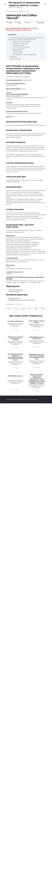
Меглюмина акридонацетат (15, 321)
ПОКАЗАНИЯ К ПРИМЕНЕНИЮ (20, 43)
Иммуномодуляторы (14, 291)
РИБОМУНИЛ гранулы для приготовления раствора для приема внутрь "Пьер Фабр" (36, 356)
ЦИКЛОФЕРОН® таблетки (15, 376)
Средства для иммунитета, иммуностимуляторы (21, 300)
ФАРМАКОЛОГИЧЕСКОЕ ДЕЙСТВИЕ (21, 41)
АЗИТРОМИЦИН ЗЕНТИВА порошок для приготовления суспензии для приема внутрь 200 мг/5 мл (15, 357)
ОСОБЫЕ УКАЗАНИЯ (17, 52)
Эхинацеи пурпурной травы (13, 95)
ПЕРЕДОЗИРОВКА (17, 50)
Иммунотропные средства (16, 289)
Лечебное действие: (15, 58)
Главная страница (10, 11)
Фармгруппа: (13, 56)
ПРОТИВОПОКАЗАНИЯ (18, 45)
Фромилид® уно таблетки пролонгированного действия (15, 338)
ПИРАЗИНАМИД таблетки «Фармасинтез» (36, 337)
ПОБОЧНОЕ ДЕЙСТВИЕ (18, 49)
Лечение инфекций (14, 298)
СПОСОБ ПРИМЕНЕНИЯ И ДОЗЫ (20, 47)
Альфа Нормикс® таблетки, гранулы (37, 321)
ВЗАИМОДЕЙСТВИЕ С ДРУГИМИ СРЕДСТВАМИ (24, 54)
